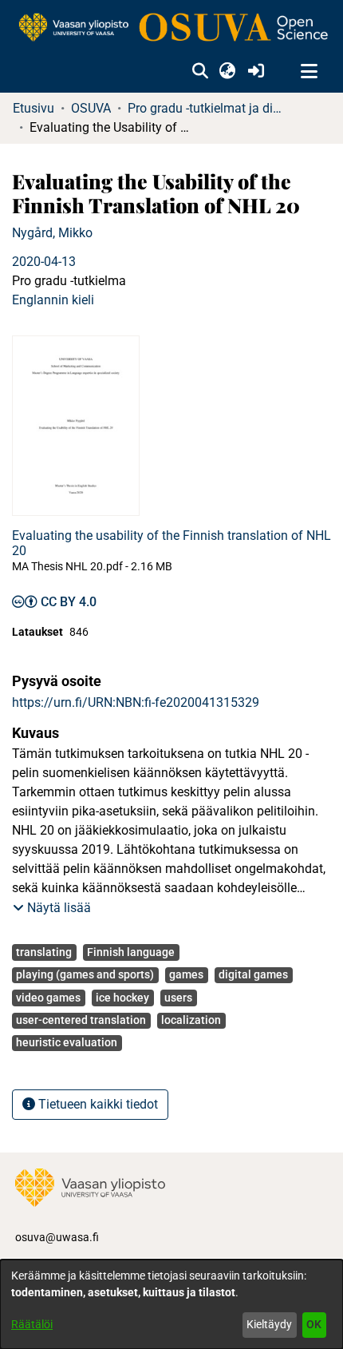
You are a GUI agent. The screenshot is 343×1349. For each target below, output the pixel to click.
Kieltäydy (269, 1324)
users (178, 997)
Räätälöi (32, 1324)
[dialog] (171, 1304)
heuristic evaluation (66, 1042)
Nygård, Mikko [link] (52, 232)
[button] (200, 71)
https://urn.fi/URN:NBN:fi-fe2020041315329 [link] (135, 702)
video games (48, 997)
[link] (171, 28)
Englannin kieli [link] (53, 299)
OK (313, 1324)
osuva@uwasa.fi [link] (57, 1237)
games (186, 974)
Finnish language (131, 952)
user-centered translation (81, 1020)
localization (191, 1020)
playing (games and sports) (85, 974)
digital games (253, 974)
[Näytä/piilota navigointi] (308, 72)
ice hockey (122, 997)
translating (44, 952)
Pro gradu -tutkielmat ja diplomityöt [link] (207, 108)
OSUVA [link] (91, 108)
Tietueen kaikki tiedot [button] (96, 1104)
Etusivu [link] (33, 108)
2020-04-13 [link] (44, 261)
